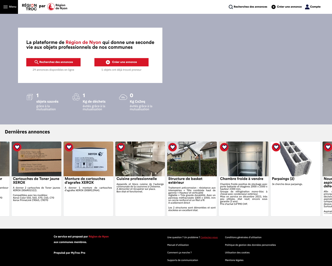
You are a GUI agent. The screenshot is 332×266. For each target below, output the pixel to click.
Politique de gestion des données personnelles (250, 244)
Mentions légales (234, 260)
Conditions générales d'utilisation (243, 237)
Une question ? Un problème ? (192, 237)
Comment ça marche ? (179, 252)
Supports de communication (182, 260)
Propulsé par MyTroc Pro (69, 253)
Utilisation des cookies (237, 252)
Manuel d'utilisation (178, 244)
